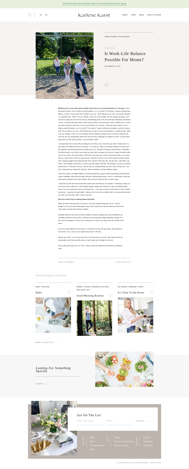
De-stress (122, 287)
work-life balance (120, 36)
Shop (133, 15)
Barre (79, 287)
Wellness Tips (83, 290)
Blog (92, 437)
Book (141, 15)
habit (38, 287)
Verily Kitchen (154, 15)
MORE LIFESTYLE (44, 342)
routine (45, 287)
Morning (133, 287)
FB (46, 15)
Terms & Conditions (124, 441)
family (108, 36)
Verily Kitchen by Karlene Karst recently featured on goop (95, 3)
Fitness (87, 287)
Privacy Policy (121, 445)
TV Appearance (97, 445)
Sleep (140, 287)
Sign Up (140, 421)
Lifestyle (110, 47)
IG (41, 15)
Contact (147, 437)
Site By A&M (155, 463)
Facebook (147, 445)
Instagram (148, 441)
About (125, 15)
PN (130, 262)
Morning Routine (100, 287)
